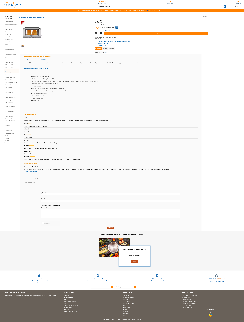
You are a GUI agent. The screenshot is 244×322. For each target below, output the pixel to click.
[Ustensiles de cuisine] (11, 7)
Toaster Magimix (9, 72)
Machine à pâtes (8, 89)
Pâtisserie (106, 10)
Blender (7, 31)
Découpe (112, 10)
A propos (66, 295)
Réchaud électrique (9, 116)
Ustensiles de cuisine (70, 301)
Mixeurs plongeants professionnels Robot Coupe (11, 103)
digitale (109, 319)
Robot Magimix (8, 123)
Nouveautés (126, 307)
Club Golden (126, 301)
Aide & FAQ (126, 295)
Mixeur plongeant (9, 100)
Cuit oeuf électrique (9, 47)
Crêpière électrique (9, 41)
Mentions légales (68, 307)
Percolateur (7, 109)
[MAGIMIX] (205, 18)
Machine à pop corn (9, 92)
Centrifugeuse (8, 34)
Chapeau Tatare (8, 36)
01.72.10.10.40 (186, 305)
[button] (225, 6)
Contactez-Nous (68, 297)
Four (6, 57)
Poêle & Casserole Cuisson (83, 10)
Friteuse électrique (9, 62)
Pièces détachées (141, 10)
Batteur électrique (9, 29)
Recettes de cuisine (128, 303)
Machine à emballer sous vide (11, 82)
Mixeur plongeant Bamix (10, 97)
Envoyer (135, 261)
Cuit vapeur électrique (9, 49)
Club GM (125, 299)
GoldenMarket (125, 319)
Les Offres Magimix (9, 140)
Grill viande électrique (9, 74)
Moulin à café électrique (10, 106)
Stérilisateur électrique (9, 128)
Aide (124, 315)
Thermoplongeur (8, 130)
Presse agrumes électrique (10, 114)
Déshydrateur (8, 52)
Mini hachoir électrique (10, 95)
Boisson (125, 10)
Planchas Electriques (9, 111)
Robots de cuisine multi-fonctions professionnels (10, 119)
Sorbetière (7, 125)
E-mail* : (43, 199)
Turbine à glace (8, 135)
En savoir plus (98, 48)
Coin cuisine (118, 10)
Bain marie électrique (9, 26)
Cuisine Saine (164, 10)
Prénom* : (44, 192)
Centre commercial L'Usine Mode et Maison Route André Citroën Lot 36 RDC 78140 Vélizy (30, 295)
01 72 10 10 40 (102, 1)
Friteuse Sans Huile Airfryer (11, 64)
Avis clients (67, 309)
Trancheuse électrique (9, 133)
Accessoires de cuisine (96, 10)
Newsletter (126, 313)
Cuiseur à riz (8, 44)
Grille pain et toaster (9, 69)
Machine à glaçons (9, 84)
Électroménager (132, 10)
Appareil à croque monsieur (11, 24)
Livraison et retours (128, 297)
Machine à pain (8, 87)
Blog (65, 299)
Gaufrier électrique (9, 67)
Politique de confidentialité (71, 305)
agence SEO (117, 319)
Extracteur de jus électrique (10, 54)
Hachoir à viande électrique (10, 77)
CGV (65, 303)
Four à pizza (7, 59)
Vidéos (125, 309)
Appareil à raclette (9, 21)
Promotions (126, 311)
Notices (125, 305)
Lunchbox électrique (9, 79)
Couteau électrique (9, 39)
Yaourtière (7, 138)
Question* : (44, 208)
